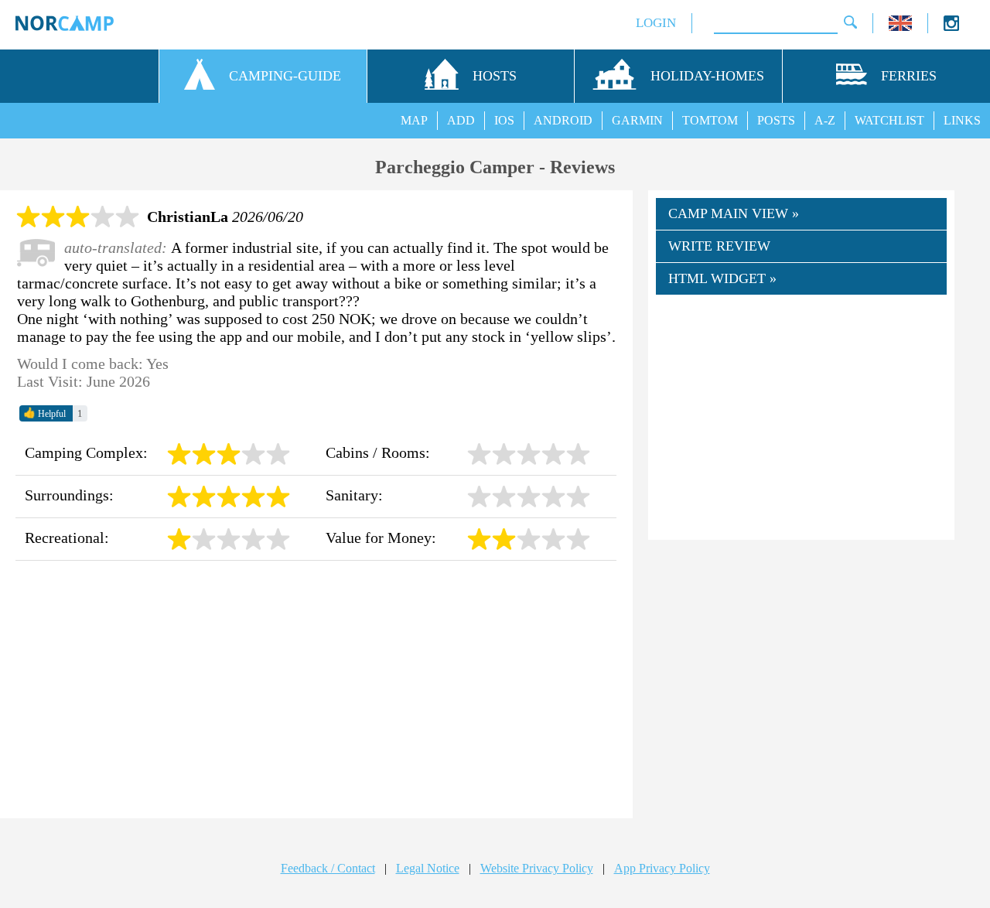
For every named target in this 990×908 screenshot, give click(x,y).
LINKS (962, 120)
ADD (461, 120)
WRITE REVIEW (719, 246)
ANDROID (563, 120)
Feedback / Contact (328, 868)
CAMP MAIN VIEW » (733, 213)
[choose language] (900, 26)
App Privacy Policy (662, 868)
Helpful (44, 413)
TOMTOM (710, 120)
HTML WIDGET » (722, 278)
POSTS (776, 120)
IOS (504, 120)
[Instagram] (951, 26)
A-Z (824, 120)
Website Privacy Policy (536, 868)
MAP (414, 120)
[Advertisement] (315, 690)
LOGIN (656, 22)
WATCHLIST (889, 120)
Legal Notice (427, 868)
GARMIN (637, 120)
